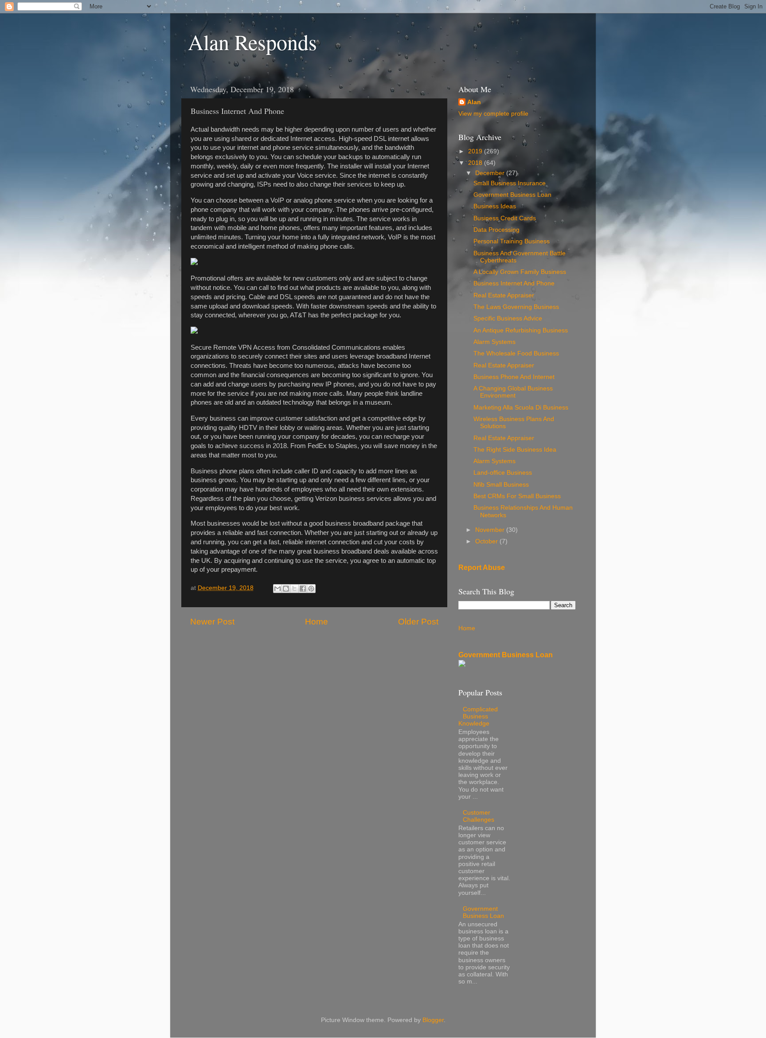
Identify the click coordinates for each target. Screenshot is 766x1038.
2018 (476, 163)
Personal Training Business (511, 241)
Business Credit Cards (504, 218)
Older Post (418, 621)
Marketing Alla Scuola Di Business (520, 407)
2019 (476, 151)
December (490, 173)
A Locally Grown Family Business (519, 272)
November (490, 530)
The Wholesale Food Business (516, 353)
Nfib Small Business (501, 484)
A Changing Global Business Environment (513, 392)
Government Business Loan (512, 194)
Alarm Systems (494, 342)
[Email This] (277, 588)
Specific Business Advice (507, 318)
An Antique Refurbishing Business (520, 330)
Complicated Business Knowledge (478, 716)
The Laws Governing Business (516, 307)
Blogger (433, 1020)
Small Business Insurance (509, 183)
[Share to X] (294, 588)
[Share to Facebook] (302, 588)
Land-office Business (502, 472)
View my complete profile (493, 113)
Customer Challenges (478, 816)
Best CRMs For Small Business (517, 496)
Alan (474, 102)
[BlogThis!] (285, 588)
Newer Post (212, 621)
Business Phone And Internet (514, 377)
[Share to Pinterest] (311, 588)
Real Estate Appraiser (503, 295)
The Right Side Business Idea (514, 449)
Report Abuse (481, 567)
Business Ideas (494, 206)
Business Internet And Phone (514, 283)
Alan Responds (252, 41)
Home (316, 621)
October (487, 541)
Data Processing (496, 229)
